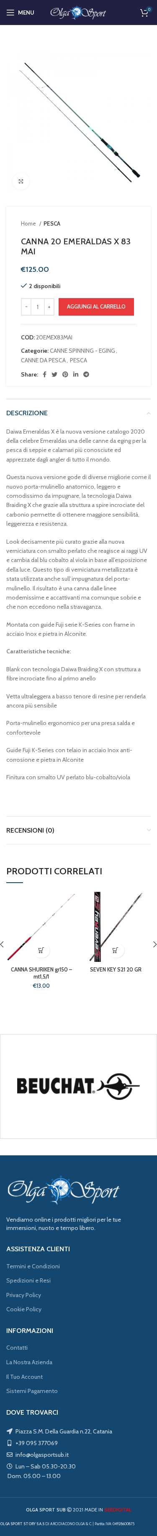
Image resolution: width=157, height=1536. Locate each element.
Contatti (17, 1347)
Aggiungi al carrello (96, 306)
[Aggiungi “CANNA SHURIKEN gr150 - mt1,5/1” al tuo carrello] (41, 950)
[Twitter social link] (54, 374)
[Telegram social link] (86, 374)
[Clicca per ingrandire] (21, 181)
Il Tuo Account (24, 1376)
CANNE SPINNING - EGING (82, 350)
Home (29, 223)
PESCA (52, 223)
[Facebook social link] (44, 374)
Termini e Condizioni (33, 1266)
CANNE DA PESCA (43, 360)
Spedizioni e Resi (28, 1280)
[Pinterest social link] (65, 374)
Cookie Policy (23, 1309)
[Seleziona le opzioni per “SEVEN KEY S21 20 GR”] (115, 950)
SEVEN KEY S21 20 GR (116, 969)
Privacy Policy (23, 1295)
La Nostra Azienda (29, 1362)
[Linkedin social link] (76, 374)
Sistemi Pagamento (32, 1391)
